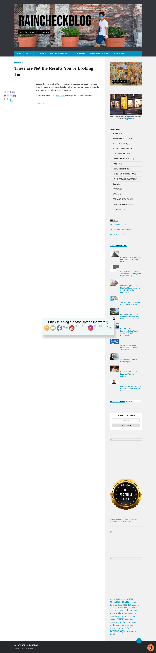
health (129, 607)
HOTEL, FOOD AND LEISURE (124, 174)
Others (115, 184)
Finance (113, 605)
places (126, 622)
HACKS (115, 164)
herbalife (134, 608)
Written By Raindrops (59, 53)
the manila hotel (131, 631)
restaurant (115, 625)
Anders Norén (27, 648)
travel (112, 634)
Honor (112, 610)
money (113, 619)
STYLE (115, 194)
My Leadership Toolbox (99, 53)
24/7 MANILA (41, 53)
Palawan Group (115, 622)
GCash (117, 607)
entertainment (119, 602)
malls (123, 616)
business (119, 599)
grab (125, 607)
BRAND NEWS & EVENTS (122, 139)
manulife (132, 616)
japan (112, 616)
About (28, 53)
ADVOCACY (117, 134)
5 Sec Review (119, 53)
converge (128, 599)
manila (127, 616)
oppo (127, 619)
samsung (125, 625)
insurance (129, 614)
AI (114, 599)
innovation (117, 613)
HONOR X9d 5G (120, 610)
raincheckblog (30, 645)
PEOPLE (116, 189)
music (120, 619)
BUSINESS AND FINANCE (122, 149)
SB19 (131, 625)
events (134, 602)
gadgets (135, 605)
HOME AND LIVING (120, 169)
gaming (112, 607)
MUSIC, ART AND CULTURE (123, 179)
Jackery (136, 613)
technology (117, 631)
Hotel (129, 610)
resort (134, 622)
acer (111, 599)
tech (128, 628)
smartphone (115, 628)
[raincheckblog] (78, 25)
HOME (19, 53)
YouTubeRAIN (79, 53)
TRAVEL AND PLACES (121, 204)
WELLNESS (117, 209)
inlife (135, 611)
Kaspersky (118, 616)
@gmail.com (130, 119)
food (120, 605)
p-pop (131, 619)
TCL (122, 629)
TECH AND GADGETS (121, 199)
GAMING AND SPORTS (122, 159)
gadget (127, 605)
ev (130, 602)
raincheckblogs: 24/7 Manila (120, 229)
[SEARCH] (98, 103)
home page (60, 96)
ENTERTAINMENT (119, 154)
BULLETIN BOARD (120, 144)
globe (121, 608)
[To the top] (139, 640)
